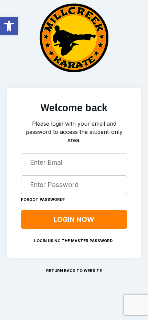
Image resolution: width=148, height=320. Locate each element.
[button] (9, 26)
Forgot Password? (43, 199)
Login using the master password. (74, 240)
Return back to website (74, 270)
